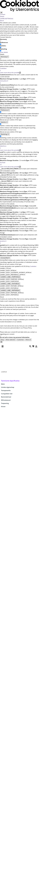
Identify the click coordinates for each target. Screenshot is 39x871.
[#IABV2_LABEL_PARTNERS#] (10, 290)
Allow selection (10, 340)
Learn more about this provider (9, 72)
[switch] (0, 44)
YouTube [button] (2, 164)
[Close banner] (1, 12)
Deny (2, 340)
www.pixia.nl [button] (4, 82)
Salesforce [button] (3, 147)
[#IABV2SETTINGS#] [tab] (6, 18)
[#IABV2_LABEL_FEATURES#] (10, 284)
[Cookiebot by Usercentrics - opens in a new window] (19, 6)
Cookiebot (33, 266)
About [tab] (2, 20)
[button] (36, 346)
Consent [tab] (2, 14)
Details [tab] (2, 16)
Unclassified (5, 258)
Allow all (28, 340)
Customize (20, 340)
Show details (4, 52)
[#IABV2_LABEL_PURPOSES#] (10, 277)
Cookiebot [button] (3, 69)
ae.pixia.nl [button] (3, 242)
